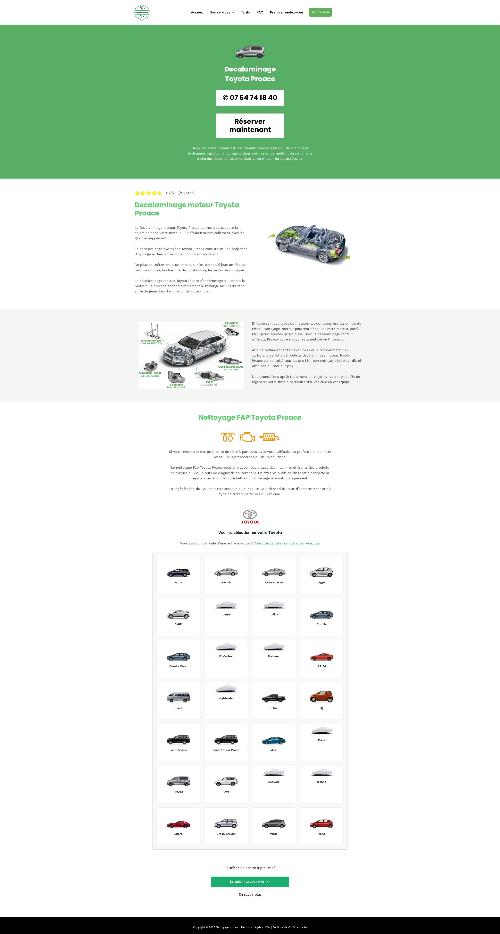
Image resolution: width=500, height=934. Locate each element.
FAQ (260, 12)
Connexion (320, 12)
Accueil (197, 12)
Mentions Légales (252, 927)
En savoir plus (250, 894)
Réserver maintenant (250, 125)
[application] (232, 12)
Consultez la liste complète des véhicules (287, 543)
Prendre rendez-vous (287, 12)
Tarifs (245, 12)
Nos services (219, 12)
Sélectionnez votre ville (247, 881)
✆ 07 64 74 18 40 (250, 97)
